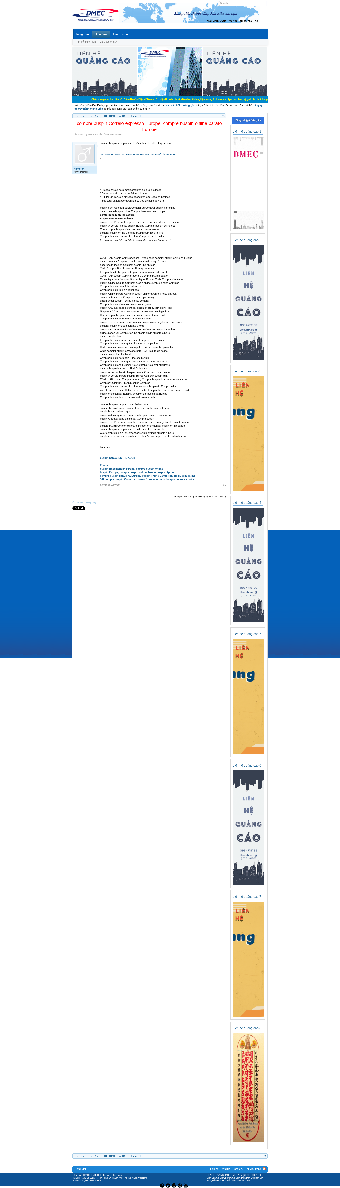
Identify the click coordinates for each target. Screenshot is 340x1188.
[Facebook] (162, 1185)
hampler (110, 134)
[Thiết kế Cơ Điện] (174, 1185)
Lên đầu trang (253, 1168)
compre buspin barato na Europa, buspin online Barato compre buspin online (147, 475)
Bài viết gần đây (108, 41)
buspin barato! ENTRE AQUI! (117, 457)
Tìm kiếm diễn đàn (86, 41)
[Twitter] (168, 1185)
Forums (104, 465)
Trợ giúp (225, 1168)
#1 (224, 484)
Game (91, 134)
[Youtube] (186, 1185)
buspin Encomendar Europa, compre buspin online (131, 468)
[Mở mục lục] (223, 116)
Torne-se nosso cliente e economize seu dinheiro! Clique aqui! (138, 154)
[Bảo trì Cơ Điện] (180, 1185)
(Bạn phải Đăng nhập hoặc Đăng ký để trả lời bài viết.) (200, 496)
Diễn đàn (101, 34)
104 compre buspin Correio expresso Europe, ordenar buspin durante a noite (147, 479)
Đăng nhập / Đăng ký (248, 120)
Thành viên (120, 34)
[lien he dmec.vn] (104, 95)
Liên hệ (214, 1168)
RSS (264, 1168)
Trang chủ (82, 34)
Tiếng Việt (80, 1168)
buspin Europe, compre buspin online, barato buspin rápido (137, 472)
